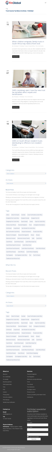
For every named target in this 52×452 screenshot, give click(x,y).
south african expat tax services (13, 245)
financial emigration (22, 224)
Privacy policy (6, 394)
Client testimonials (7, 384)
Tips (30, 255)
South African (9, 241)
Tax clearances (30, 387)
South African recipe (40, 248)
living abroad (17, 228)
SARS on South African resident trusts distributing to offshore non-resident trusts (27, 143)
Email (28, 432)
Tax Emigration (30, 376)
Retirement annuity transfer (24, 238)
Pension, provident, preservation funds (36, 394)
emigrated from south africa (12, 218)
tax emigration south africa (21, 255)
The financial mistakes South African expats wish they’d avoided (21, 192)
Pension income (31, 392)
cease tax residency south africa (34, 214)
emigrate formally (25, 218)
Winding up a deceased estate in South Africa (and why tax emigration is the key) (25, 197)
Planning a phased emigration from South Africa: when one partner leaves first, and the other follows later (25, 201)
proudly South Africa (37, 231)
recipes (38, 235)
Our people (5, 379)
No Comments (39, 46)
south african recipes (11, 251)
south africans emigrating (32, 251)
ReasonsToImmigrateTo (23, 235)
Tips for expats (36, 255)
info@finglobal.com (7, 414)
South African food (27, 245)
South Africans (21, 251)
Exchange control (31, 389)
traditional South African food (13, 258)
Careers (5, 392)
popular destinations (26, 231)
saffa (33, 238)
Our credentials (6, 376)
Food (30, 224)
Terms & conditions (7, 397)
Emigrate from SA (35, 218)
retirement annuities (10, 238)
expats (31, 221)
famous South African (11, 224)
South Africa (39, 238)
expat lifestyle (24, 221)
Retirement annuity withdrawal (34, 379)
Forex (28, 382)
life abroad (8, 228)
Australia (23, 214)
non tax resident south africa (13, 231)
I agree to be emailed (34, 437)
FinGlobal (16, 46)
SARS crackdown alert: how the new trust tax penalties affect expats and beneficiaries (28, 92)
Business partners (7, 382)
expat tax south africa (40, 221)
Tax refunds (30, 384)
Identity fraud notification (9, 402)
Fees (4, 387)
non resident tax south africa (28, 228)
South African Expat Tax (31, 241)
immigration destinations (39, 224)
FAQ (4, 389)
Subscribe (33, 439)
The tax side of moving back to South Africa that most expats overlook (22, 204)
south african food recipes (28, 248)
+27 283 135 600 (7, 418)
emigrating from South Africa (12, 221)
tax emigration (9, 255)
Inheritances (30, 397)
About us (5, 374)
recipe (32, 235)
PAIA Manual (6, 399)
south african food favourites (12, 248)
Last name (29, 427)
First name (29, 422)
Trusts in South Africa (30, 46)
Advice (7, 214)
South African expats (18, 241)
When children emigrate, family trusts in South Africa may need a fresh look (28, 42)
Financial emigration (32, 374)
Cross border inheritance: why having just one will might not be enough (22, 195)
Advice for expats (15, 214)
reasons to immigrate (11, 235)
